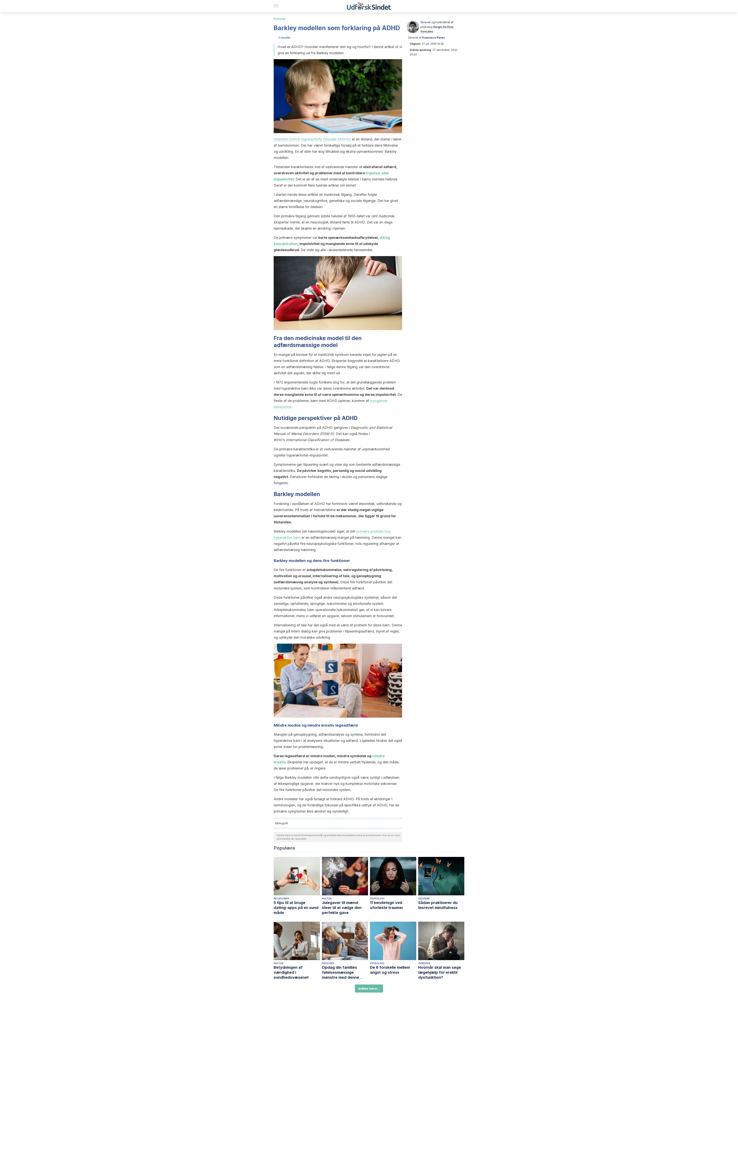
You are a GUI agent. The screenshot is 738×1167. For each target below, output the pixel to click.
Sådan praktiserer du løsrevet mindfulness (438, 905)
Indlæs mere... (369, 988)
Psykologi (279, 18)
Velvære (424, 898)
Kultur (327, 898)
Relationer (281, 898)
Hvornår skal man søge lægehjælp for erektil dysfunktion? (439, 972)
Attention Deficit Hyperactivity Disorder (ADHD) (312, 139)
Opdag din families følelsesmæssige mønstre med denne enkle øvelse (340, 972)
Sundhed (424, 963)
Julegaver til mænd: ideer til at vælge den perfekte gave (342, 907)
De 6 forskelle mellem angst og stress (390, 970)
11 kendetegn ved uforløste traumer (386, 905)
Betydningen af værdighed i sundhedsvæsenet (291, 972)
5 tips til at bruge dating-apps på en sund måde (296, 907)
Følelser (328, 963)
